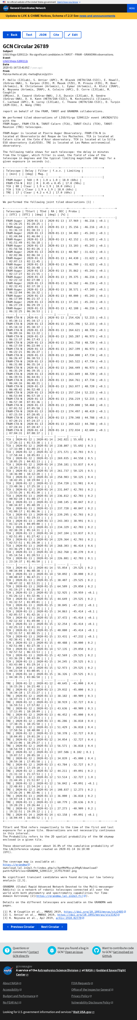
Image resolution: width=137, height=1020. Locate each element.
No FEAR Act (11, 1002)
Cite (56, 35)
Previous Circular (22, 927)
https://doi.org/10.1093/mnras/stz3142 (87, 914)
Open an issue (74, 952)
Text (29, 35)
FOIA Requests (80, 983)
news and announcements (97, 16)
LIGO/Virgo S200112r (15, 61)
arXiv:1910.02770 (69, 918)
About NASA (11, 983)
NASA (89, 970)
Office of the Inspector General (91, 990)
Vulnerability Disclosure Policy (90, 1002)
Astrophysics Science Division (58, 970)
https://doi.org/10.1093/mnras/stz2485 (93, 911)
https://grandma (15, 864)
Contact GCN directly (26, 954)
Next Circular (50, 927)
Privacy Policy (80, 996)
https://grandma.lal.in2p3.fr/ (60, 896)
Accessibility (11, 990)
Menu (132, 8)
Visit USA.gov (82, 1012)
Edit (75, 35)
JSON (43, 35)
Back (14, 35)
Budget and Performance (19, 996)
